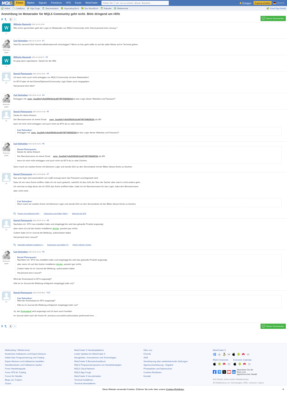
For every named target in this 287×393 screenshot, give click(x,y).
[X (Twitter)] (224, 372)
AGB (146, 357)
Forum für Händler (13, 376)
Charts (8, 383)
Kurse (78, 2)
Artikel (7, 8)
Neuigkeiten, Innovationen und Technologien (95, 357)
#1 (43, 40)
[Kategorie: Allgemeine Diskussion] (5, 19)
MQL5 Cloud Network (84, 368)
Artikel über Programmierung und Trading (24, 357)
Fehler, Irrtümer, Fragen (81, 245)
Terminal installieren (83, 380)
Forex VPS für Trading (15, 372)
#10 (48, 292)
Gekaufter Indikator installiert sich (30, 245)
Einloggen (246, 3)
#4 (43, 95)
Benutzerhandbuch (90, 361)
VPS (68, 2)
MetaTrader (92, 2)
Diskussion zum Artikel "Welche (56, 214)
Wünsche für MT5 (79, 214)
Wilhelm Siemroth (22, 24)
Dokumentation (51, 8)
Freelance (56, 2)
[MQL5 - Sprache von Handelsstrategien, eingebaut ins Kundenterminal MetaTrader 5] (7, 3)
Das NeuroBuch (91, 8)
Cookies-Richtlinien (153, 372)
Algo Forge (35, 8)
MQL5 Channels (220, 360)
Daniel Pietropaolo (22, 73)
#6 (43, 143)
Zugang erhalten (262, 3)
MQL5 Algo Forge (82, 372)
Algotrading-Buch (71, 8)
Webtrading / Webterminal (17, 350)
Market (30, 2)
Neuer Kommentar (275, 18)
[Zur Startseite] (2, 19)
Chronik (147, 354)
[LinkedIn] (234, 372)
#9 (43, 252)
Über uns (148, 350)
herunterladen (87, 376)
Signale (43, 2)
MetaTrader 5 (219, 350)
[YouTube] (229, 372)
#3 (48, 73)
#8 (48, 220)
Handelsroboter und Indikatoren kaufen (23, 365)
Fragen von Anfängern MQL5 (29, 214)
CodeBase (20, 8)
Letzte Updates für (89, 354)
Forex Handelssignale (15, 368)
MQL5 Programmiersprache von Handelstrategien (98, 365)
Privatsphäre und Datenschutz (158, 368)
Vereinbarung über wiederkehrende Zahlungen (166, 361)
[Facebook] (214, 372)
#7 (48, 174)
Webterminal (122, 8)
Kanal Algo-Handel (278, 8)
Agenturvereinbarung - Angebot (158, 365)
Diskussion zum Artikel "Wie (58, 245)
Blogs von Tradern (13, 380)
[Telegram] (219, 372)
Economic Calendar (242, 360)
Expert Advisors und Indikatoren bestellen (24, 361)
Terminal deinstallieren (85, 383)
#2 (47, 57)
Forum (19, 2)
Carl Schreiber (20, 40)
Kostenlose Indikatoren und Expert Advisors (25, 354)
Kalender (108, 8)
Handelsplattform (89, 350)
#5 (48, 111)
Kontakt (147, 376)
